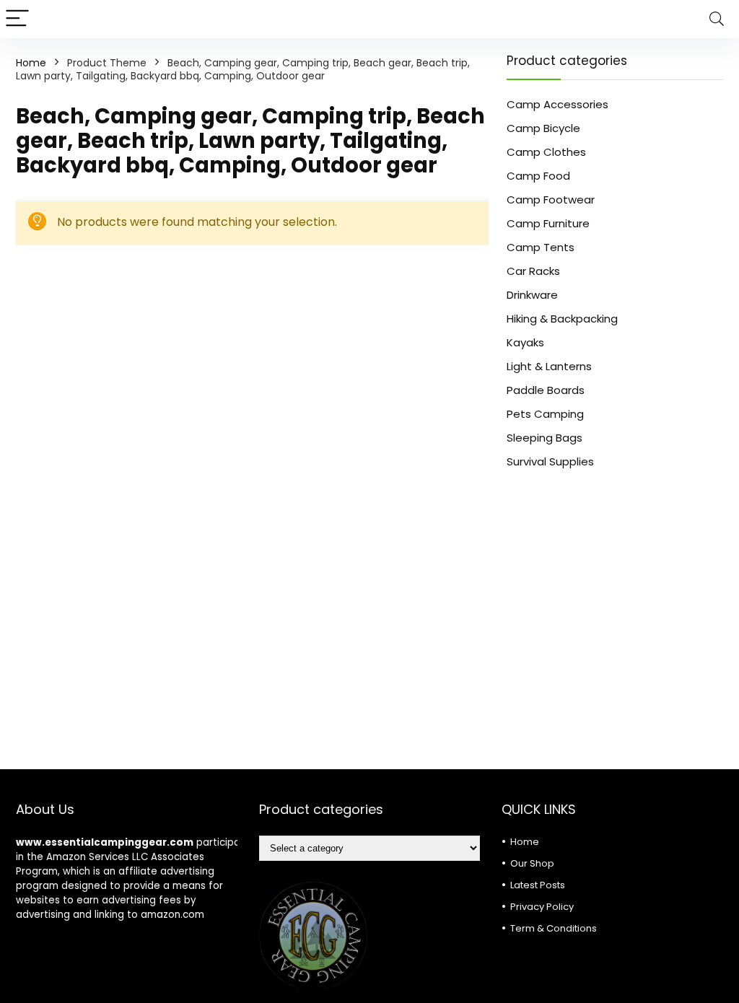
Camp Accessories (557, 104)
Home (31, 63)
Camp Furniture (548, 223)
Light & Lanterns (549, 366)
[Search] (716, 19)
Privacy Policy (542, 907)
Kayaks (525, 342)
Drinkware (532, 294)
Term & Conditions (553, 928)
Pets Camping (545, 413)
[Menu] (17, 19)
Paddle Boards (546, 390)
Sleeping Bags (544, 437)
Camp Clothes (546, 151)
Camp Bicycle (543, 128)
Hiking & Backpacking (562, 318)
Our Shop (532, 863)
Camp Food (538, 175)
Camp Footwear (551, 199)
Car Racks (533, 271)
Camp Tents (540, 247)
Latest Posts (537, 885)
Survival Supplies (550, 461)
